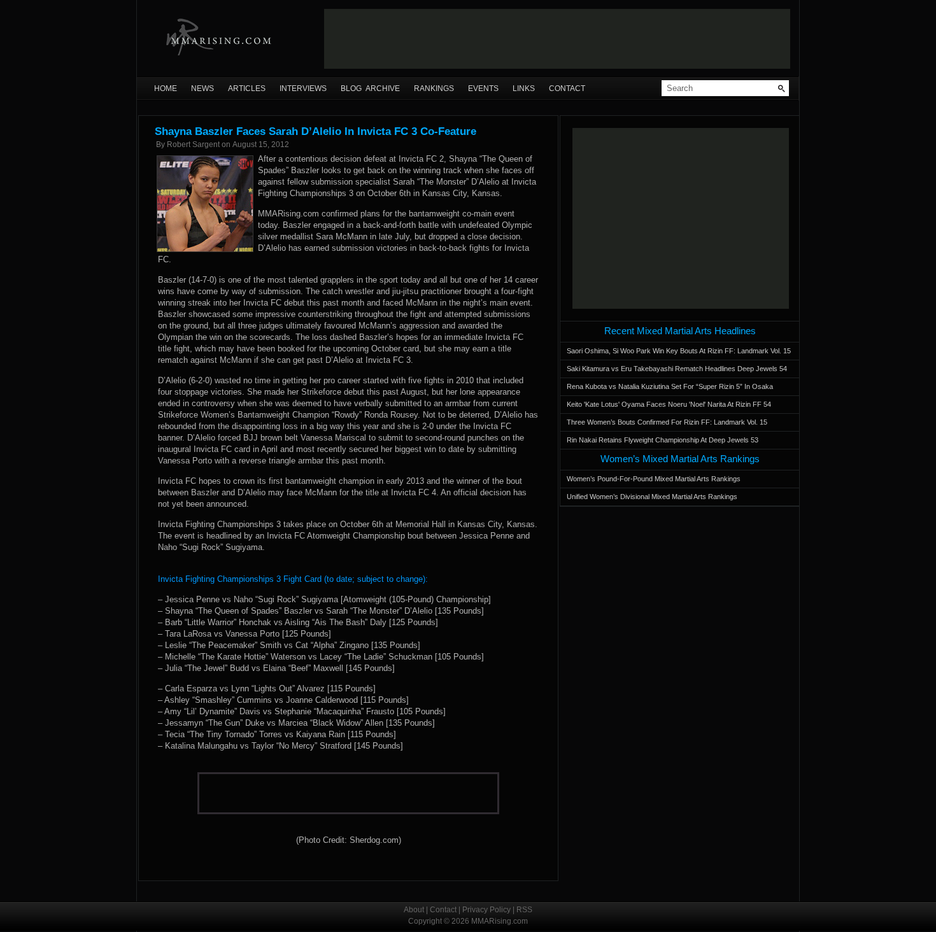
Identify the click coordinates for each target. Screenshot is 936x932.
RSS (524, 909)
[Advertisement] (557, 38)
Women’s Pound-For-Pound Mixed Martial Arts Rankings (654, 479)
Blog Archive (370, 88)
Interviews (303, 88)
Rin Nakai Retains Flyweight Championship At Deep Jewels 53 (662, 440)
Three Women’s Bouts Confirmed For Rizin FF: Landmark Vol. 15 (667, 422)
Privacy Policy (486, 909)
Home (165, 88)
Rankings (434, 88)
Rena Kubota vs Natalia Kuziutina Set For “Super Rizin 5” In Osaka (670, 386)
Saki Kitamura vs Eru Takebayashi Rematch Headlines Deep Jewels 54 (677, 368)
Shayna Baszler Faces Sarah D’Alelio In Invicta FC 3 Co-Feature (315, 131)
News (202, 88)
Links (524, 88)
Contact (567, 88)
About (414, 909)
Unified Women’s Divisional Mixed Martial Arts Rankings (652, 496)
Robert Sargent (193, 144)
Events (483, 88)
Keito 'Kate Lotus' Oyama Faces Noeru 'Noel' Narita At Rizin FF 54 (669, 404)
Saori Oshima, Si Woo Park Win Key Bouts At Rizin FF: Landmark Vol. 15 (679, 351)
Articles (247, 88)
